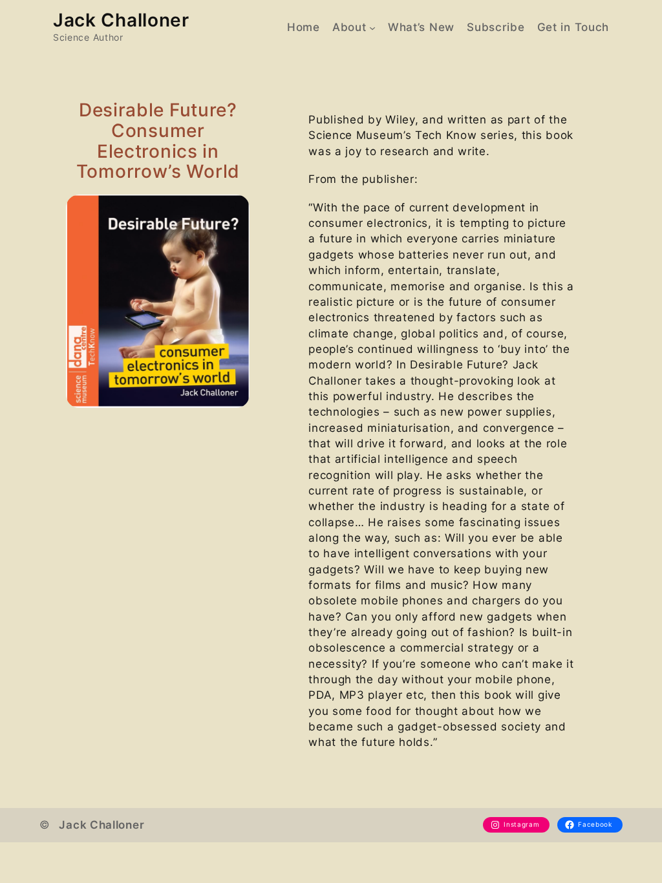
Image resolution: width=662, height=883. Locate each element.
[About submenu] (372, 27)
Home (303, 27)
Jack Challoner (121, 20)
